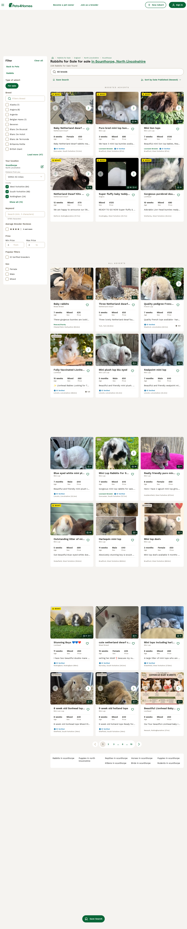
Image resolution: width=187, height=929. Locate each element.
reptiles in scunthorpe (116, 758)
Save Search (62, 80)
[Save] (87, 129)
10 (131, 744)
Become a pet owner (63, 5)
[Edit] (42, 166)
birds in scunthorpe (141, 763)
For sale (12, 86)
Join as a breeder (89, 5)
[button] (71, 108)
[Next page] (139, 744)
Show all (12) (16, 202)
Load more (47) (35, 154)
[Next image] (88, 108)
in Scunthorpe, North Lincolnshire (118, 61)
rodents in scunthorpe (168, 763)
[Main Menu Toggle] (2, 5)
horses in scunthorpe (142, 758)
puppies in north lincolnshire (87, 759)
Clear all (38, 60)
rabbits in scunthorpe (63, 758)
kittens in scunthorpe (115, 763)
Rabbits (10, 73)
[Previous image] (55, 108)
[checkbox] (7, 104)
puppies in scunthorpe (168, 758)
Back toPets (12, 66)
